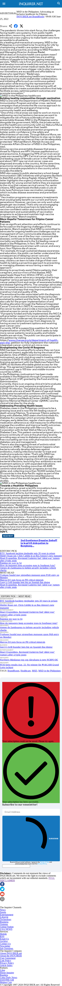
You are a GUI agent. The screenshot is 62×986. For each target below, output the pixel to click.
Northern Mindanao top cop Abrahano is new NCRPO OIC (29, 659)
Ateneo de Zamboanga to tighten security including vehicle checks (28, 569)
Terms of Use (44, 862)
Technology (5, 919)
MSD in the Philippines (49, 670)
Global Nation (7, 926)
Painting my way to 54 (11, 563)
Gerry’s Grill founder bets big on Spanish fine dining (25, 582)
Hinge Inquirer (7, 972)
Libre (2, 970)
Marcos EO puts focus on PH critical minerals (21, 580)
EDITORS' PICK (8, 596)
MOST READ (24, 596)
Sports (3, 912)
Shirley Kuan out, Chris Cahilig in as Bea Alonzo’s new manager (31, 555)
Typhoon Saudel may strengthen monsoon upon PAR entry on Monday (29, 576)
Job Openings (6, 948)
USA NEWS (6, 929)
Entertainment (6, 914)
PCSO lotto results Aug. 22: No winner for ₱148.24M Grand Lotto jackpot (29, 666)
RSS (2, 936)
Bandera (4, 975)
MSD (34, 670)
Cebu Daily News (8, 977)
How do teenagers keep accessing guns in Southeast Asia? (27, 565)
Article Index (6, 965)
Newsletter (5, 946)
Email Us (4, 939)
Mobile (3, 934)
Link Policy (5, 960)
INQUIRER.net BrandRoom (30, 16)
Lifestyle (4, 917)
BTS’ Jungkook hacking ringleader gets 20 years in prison (27, 553)
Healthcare (25, 670)
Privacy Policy (42, 864)
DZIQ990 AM (7, 980)
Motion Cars (6, 982)
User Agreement (7, 958)
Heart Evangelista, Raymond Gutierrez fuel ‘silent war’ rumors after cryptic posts (30, 559)
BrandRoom (13, 670)
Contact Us (5, 943)
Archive (4, 941)
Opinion (4, 924)
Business (4, 922)
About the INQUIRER (11, 955)
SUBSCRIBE (53, 838)
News (3, 910)
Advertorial (8, 13)
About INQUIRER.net (11, 953)
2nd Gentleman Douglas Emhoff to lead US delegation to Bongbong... (39, 543)
